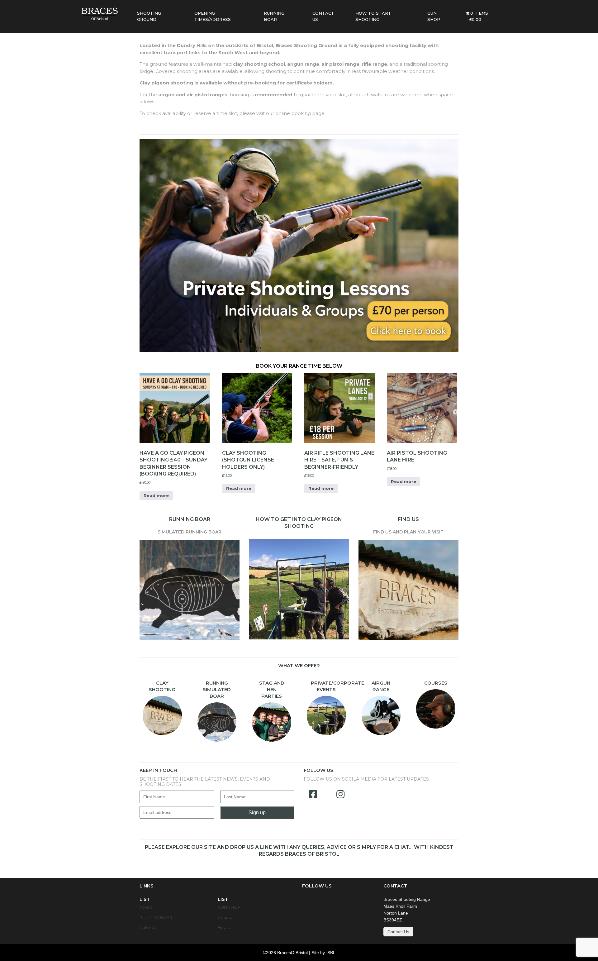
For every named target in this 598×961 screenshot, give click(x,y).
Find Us (225, 927)
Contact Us (398, 931)
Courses (226, 917)
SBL (331, 952)
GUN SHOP (229, 907)
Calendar (149, 927)
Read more (156, 495)
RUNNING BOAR (156, 917)
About (146, 907)
